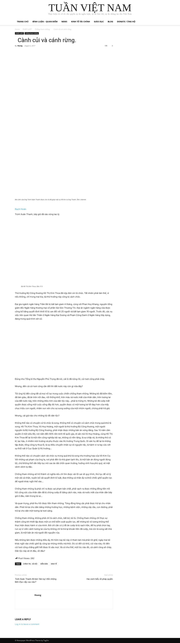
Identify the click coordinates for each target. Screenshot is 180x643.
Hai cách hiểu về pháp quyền (100, 579)
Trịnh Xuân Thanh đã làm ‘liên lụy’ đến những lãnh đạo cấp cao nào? (35, 580)
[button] (161, 21)
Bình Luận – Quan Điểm (45, 21)
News (64, 21)
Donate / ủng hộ (126, 21)
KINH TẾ (54, 564)
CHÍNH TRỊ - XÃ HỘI (30, 564)
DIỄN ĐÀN (44, 564)
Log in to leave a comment (27, 624)
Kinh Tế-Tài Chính (80, 21)
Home (17, 29)
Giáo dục (99, 21)
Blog (110, 21)
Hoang (19, 46)
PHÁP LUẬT (27, 29)
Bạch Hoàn (20, 209)
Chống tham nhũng (42, 29)
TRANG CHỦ (23, 21)
